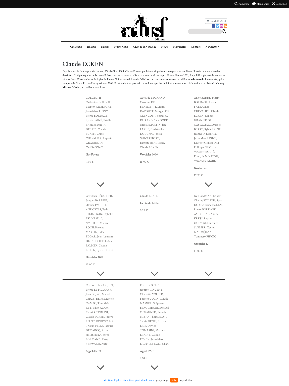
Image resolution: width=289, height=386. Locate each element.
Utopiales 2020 (149, 154)
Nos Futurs (92, 154)
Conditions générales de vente (139, 380)
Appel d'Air (147, 351)
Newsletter (212, 47)
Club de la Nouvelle (144, 47)
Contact (196, 47)
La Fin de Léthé (149, 203)
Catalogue (76, 47)
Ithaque (91, 47)
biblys (174, 380)
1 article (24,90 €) (217, 21)
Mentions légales (112, 380)
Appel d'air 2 (93, 351)
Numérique (121, 47)
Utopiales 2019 (94, 257)
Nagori (105, 47)
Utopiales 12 (201, 244)
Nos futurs (200, 168)
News (164, 47)
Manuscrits (179, 47)
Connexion (281, 4)
